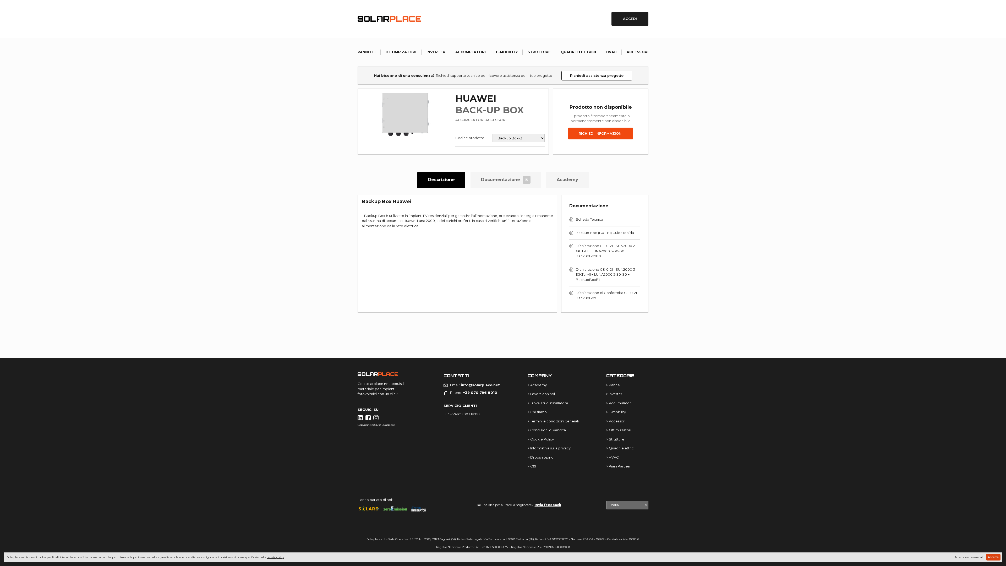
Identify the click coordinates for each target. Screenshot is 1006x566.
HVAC (611, 52)
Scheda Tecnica (589, 219)
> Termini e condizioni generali (553, 421)
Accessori (637, 52)
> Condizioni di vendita (547, 430)
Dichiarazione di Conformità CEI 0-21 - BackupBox (607, 295)
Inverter (436, 52)
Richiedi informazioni (600, 133)
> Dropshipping (541, 457)
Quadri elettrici (578, 52)
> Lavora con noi (541, 394)
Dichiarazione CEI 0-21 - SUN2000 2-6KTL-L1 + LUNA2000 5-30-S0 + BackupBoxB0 (606, 251)
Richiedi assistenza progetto (597, 75)
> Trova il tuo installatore (548, 403)
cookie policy (275, 557)
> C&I (532, 466)
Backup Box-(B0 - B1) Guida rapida (605, 233)
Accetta (993, 557)
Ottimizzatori (400, 52)
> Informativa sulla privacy (549, 448)
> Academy (537, 385)
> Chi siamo (537, 412)
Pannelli (366, 52)
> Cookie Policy (541, 439)
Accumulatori (470, 52)
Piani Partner (620, 466)
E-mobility (507, 52)
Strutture (539, 52)
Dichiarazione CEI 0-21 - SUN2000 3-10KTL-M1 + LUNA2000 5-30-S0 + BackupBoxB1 (606, 274)
